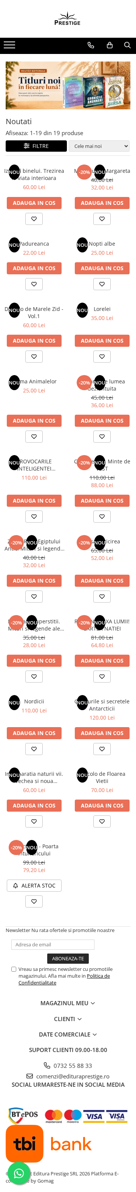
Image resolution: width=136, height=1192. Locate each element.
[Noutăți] (68, 85)
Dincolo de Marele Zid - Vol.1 (34, 312)
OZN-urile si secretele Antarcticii (102, 705)
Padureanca (34, 243)
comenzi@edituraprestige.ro (72, 1076)
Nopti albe (102, 243)
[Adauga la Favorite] (34, 219)
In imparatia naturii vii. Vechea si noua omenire (34, 777)
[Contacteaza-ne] (90, 45)
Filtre (39, 145)
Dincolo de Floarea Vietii (102, 777)
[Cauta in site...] (127, 45)
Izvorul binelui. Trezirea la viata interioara (34, 174)
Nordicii (34, 701)
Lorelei (102, 308)
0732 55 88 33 (72, 1065)
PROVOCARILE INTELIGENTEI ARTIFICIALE (34, 465)
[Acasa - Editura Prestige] (68, 19)
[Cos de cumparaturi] (110, 45)
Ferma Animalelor (34, 381)
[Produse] (10, 47)
